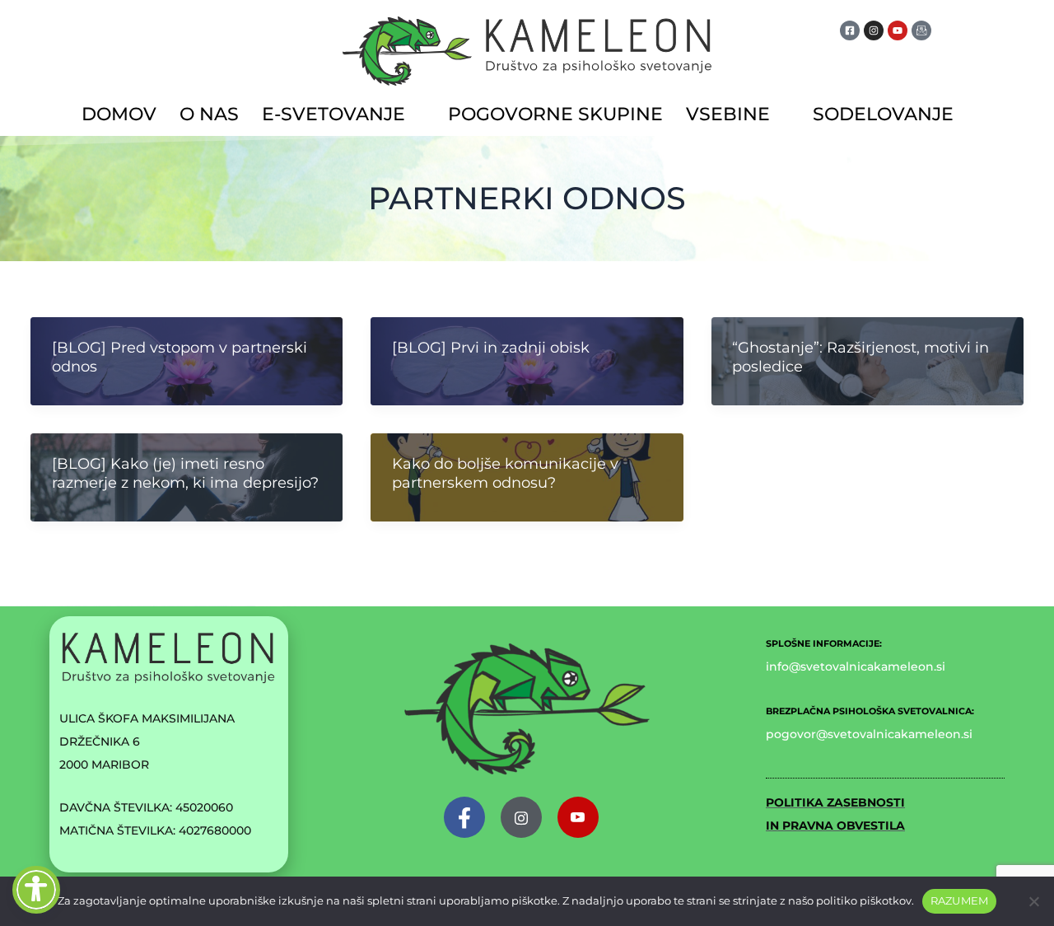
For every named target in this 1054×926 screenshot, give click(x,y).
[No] (1033, 901)
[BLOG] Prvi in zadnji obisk (491, 348)
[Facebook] (464, 817)
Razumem (959, 900)
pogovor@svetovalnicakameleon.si (869, 734)
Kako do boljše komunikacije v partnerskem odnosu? (505, 473)
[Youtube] (578, 817)
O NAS (209, 114)
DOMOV (119, 114)
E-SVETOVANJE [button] (333, 114)
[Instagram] (521, 817)
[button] (343, 114)
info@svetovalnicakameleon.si (855, 666)
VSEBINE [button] (728, 114)
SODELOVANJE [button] (883, 114)
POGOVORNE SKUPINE (555, 114)
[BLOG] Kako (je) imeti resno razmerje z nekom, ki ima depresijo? (185, 473)
